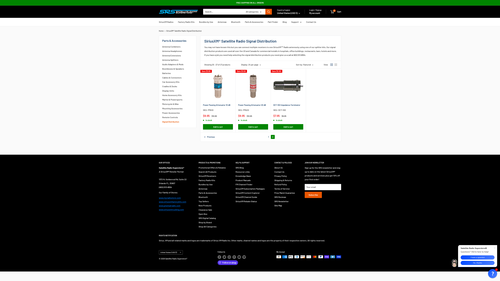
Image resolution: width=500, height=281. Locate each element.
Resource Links (243, 172)
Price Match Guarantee (284, 193)
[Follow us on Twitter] (224, 257)
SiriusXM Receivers (207, 176)
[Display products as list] (336, 64)
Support (295, 22)
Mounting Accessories (172, 108)
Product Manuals (243, 180)
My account (314, 13)
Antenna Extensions (171, 55)
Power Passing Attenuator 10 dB (216, 105)
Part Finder (273, 22)
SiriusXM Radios (166, 22)
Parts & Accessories (254, 22)
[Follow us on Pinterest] (234, 257)
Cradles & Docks (169, 86)
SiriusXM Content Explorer (248, 193)
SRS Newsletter (281, 201)
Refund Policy (280, 184)
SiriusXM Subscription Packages (250, 188)
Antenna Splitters (170, 60)
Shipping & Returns (283, 180)
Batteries (166, 73)
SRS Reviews (280, 197)
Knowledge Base (243, 176)
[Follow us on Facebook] (219, 257)
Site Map (278, 205)
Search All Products (207, 172)
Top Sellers (204, 201)
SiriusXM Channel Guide (246, 197)
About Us (278, 167)
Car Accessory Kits (170, 82)
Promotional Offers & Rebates (212, 167)
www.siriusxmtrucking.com (171, 209)
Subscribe (313, 195)
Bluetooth (235, 22)
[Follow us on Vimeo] (244, 257)
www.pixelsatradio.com (169, 205)
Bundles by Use (206, 22)
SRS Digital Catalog (207, 218)
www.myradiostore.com (170, 198)
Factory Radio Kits (186, 22)
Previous (211, 137)
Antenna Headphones (172, 51)
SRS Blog (240, 167)
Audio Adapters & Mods (172, 64)
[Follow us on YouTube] (239, 257)
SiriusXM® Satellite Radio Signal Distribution (184, 31)
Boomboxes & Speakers (173, 69)
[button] (492, 273)
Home (161, 31)
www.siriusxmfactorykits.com (172, 201)
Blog (285, 22)
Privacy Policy (280, 176)
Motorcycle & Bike (170, 104)
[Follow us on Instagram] (229, 257)
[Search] (268, 12)
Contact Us (311, 22)
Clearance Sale (205, 210)
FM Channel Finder (244, 184)
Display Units (168, 91)
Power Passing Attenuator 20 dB (252, 105)
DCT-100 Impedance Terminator (286, 105)
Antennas (222, 22)
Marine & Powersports (172, 99)
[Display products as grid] (331, 64)
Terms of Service (282, 188)
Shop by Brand (205, 222)
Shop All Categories (208, 226)
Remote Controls (170, 117)
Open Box (203, 214)
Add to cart (218, 127)
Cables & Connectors (172, 77)
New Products (205, 205)
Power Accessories (171, 113)
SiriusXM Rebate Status (246, 201)
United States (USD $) (168, 252)
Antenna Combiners (171, 46)
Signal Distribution (170, 121)
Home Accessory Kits (172, 95)
